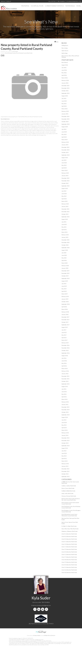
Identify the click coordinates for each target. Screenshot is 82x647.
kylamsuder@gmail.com (44, 605)
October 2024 (65, 121)
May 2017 (64, 335)
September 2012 (66, 476)
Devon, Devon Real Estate (68, 488)
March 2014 (65, 430)
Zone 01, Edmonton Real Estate (69, 534)
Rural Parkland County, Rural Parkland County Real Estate (18, 53)
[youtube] (43, 609)
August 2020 (65, 250)
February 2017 (65, 342)
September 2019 (66, 278)
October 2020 (65, 245)
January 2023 (65, 175)
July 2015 (64, 389)
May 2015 (64, 394)
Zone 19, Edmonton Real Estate (69, 549)
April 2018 (64, 306)
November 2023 (65, 150)
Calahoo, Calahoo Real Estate (69, 485)
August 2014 (65, 417)
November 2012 (65, 471)
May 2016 (64, 363)
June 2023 (64, 162)
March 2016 (65, 368)
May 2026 (64, 72)
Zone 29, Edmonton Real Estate (69, 562)
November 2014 (65, 409)
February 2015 (65, 402)
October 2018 (65, 301)
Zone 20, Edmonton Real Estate (69, 552)
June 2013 (64, 453)
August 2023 (65, 157)
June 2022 (64, 193)
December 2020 (65, 240)
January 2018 (65, 314)
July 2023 (64, 160)
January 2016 (65, 373)
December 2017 (65, 317)
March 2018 (65, 309)
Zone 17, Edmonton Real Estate (69, 546)
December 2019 (65, 270)
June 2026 (64, 70)
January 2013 (65, 466)
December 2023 (65, 147)
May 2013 (64, 456)
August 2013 (65, 448)
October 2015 (65, 381)
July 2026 (64, 67)
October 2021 (65, 214)
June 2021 (64, 224)
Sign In (3, 1)
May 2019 (64, 288)
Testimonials (70, 6)
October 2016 (65, 350)
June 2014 (64, 422)
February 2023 (65, 173)
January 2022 (65, 206)
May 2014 (64, 425)
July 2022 (64, 191)
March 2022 (65, 201)
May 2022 (64, 196)
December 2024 (65, 116)
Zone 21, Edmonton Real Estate (69, 554)
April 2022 (64, 198)
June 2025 (64, 101)
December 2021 (65, 209)
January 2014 (65, 435)
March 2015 (65, 399)
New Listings (65, 48)
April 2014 (64, 427)
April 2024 (64, 137)
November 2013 (65, 440)
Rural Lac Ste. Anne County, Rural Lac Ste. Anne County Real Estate (71, 499)
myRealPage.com (41, 632)
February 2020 (65, 265)
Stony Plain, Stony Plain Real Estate (70, 528)
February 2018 (65, 312)
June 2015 (64, 391)
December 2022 (65, 178)
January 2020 (65, 268)
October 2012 (65, 474)
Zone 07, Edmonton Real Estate (69, 541)
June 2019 (64, 286)
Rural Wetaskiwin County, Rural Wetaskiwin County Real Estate (69, 515)
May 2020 (64, 258)
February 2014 (65, 432)
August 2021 (65, 219)
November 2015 (65, 378)
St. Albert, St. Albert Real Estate (69, 526)
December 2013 (65, 438)
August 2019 (65, 281)
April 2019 (64, 291)
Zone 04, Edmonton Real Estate (69, 539)
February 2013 (65, 463)
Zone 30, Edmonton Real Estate (69, 564)
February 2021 (65, 234)
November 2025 (65, 88)
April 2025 (64, 106)
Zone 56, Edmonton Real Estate (69, 570)
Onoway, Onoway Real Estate (69, 496)
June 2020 (64, 255)
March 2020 (65, 263)
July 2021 (64, 222)
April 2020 (64, 260)
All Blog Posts (65, 45)
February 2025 (65, 111)
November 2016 (65, 348)
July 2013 (64, 450)
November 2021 (65, 211)
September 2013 (66, 445)
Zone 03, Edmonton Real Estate (69, 536)
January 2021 (65, 237)
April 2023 (64, 168)
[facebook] (35, 609)
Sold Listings (65, 53)
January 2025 (65, 114)
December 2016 (65, 345)
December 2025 (65, 85)
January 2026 (65, 83)
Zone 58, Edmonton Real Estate (69, 572)
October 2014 (65, 412)
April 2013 (64, 458)
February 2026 (65, 80)
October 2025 (65, 90)
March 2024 (65, 139)
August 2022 (65, 188)
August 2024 (65, 126)
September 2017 (66, 324)
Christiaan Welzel (36, 635)
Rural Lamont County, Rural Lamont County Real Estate (70, 503)
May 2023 (64, 165)
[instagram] (47, 609)
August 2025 (65, 96)
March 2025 (65, 108)
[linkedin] (39, 609)
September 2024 (66, 124)
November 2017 (65, 319)
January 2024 (65, 144)
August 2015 (65, 386)
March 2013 (65, 461)
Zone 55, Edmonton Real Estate (69, 567)
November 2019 (65, 273)
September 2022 (66, 186)
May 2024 (64, 134)
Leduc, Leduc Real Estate (67, 493)
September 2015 (66, 384)
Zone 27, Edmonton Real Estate (69, 557)
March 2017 (65, 340)
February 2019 (65, 296)
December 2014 (65, 407)
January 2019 (65, 299)
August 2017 (65, 327)
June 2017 (64, 332)
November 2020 (65, 242)
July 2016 (64, 358)
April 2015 (64, 396)
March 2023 (65, 170)
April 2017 (64, 337)
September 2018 (66, 304)
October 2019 (65, 276)
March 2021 (65, 232)
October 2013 (65, 443)
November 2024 (65, 119)
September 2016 (66, 353)
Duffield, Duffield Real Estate (68, 491)
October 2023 (65, 152)
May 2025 (64, 103)
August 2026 (65, 65)
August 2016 (65, 355)
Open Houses (65, 50)
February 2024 (65, 142)
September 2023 (66, 155)
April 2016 (64, 366)
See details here (5, 119)
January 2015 (65, 404)
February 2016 (65, 371)
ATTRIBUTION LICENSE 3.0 (49, 635)
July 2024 (64, 129)
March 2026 (65, 78)
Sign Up (9, 1)
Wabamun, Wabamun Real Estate (70, 531)
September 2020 (66, 247)
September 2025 (66, 93)
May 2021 (64, 227)
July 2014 (64, 420)
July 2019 (64, 283)
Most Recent (65, 62)
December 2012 (65, 468)
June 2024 (64, 132)
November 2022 (65, 180)
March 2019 (65, 294)
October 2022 (65, 183)
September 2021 (66, 216)
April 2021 (64, 229)
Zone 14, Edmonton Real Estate (69, 544)
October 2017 (65, 322)
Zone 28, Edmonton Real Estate (69, 559)
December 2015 (65, 376)
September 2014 (66, 414)
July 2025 (64, 98)
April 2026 (64, 75)
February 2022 (65, 204)
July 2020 (64, 252)
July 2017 (64, 330)
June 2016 (64, 360)
